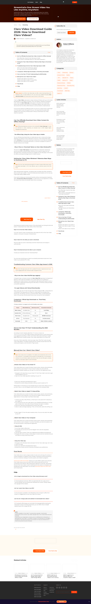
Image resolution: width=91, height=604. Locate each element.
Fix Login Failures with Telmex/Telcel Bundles (27, 69)
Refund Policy (52, 590)
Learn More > (35, 15)
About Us (45, 587)
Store (36, 2)
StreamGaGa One (37, 587)
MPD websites (24, 201)
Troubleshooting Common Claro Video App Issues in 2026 (31, 65)
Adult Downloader (37, 589)
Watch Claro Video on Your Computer (26, 81)
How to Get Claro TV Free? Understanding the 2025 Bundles (31, 74)
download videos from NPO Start (43, 466)
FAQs (18, 86)
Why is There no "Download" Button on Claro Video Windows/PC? (31, 59)
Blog (41, 2)
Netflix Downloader (37, 596)
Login (74, 2)
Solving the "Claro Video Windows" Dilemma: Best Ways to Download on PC (66, 198)
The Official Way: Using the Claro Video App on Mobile (29, 58)
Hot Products (30, 2)
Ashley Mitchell (70, 573)
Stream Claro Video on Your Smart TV (25, 78)
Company (45, 592)
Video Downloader (37, 591)
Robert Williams (20, 38)
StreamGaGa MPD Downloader (21, 460)
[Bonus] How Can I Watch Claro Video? (26, 76)
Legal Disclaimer (46, 593)
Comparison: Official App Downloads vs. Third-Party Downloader (33, 71)
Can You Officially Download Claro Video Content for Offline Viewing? (34, 56)
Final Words (20, 83)
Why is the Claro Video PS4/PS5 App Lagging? (27, 67)
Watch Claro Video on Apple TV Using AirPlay (67, 227)
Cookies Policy (52, 592)
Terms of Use (52, 587)
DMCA (45, 595)
